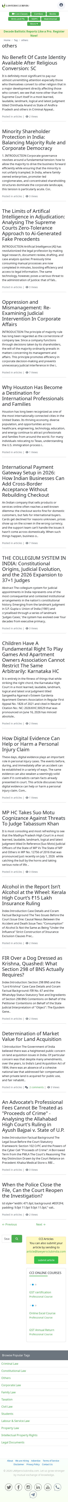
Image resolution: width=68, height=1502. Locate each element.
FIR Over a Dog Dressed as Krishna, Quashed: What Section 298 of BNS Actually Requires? (33, 966)
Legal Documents (12, 1442)
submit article (46, 1260)
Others (6, 1378)
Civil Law (7, 1406)
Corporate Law (11, 1385)
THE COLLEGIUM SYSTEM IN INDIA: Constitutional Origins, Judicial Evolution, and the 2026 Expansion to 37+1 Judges (34, 568)
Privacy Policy (33, 1464)
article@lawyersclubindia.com (46, 1251)
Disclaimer (19, 1464)
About (10, 1460)
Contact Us (47, 1464)
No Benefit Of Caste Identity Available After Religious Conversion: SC (34, 63)
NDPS (34, 18)
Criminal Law (9, 1364)
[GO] (17, 1239)
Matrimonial (50, 18)
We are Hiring (22, 1460)
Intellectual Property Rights (19, 1435)
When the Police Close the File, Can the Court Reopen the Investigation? (32, 1190)
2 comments (36, 1087)
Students (7, 1414)
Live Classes (21, 13)
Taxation (7, 1399)
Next (41, 1224)
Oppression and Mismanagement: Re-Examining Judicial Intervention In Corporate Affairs (31, 313)
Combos (38, 13)
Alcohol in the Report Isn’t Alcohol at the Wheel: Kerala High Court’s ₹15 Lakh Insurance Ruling (34, 895)
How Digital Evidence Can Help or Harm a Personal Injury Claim (31, 744)
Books (53, 13)
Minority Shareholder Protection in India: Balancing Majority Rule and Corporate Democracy (34, 139)
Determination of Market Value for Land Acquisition (31, 1036)
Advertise (35, 1460)
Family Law (8, 1392)
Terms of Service (51, 1460)
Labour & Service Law (15, 1421)
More (33, 23)
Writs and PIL (18, 18)
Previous (9, 1224)
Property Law (10, 1428)
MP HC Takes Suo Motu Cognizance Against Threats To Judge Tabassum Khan (33, 818)
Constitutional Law (13, 1371)
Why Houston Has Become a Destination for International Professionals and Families (32, 395)
